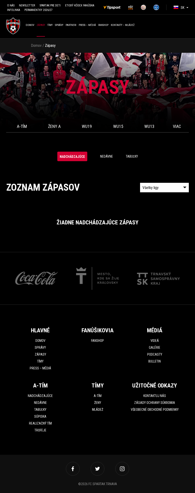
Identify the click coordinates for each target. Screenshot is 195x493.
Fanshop (97, 341)
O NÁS (11, 5)
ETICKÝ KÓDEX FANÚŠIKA (79, 5)
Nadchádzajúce (72, 157)
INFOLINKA (13, 10)
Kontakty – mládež (123, 25)
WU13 (149, 126)
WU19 (87, 126)
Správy (59, 25)
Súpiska (40, 416)
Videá (155, 341)
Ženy (97, 403)
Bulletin (154, 361)
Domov (30, 25)
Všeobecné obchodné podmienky (155, 409)
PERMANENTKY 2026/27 (38, 10)
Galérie (154, 347)
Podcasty (154, 354)
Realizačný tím (40, 423)
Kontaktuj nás (154, 396)
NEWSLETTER (27, 5)
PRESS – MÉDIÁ (87, 25)
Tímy (50, 25)
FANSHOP (103, 25)
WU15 (118, 126)
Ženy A (54, 126)
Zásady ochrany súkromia (154, 403)
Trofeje (40, 430)
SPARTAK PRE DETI (50, 5)
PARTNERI (71, 25)
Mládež (97, 409)
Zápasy (41, 25)
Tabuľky (132, 156)
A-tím (22, 126)
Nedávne (106, 156)
